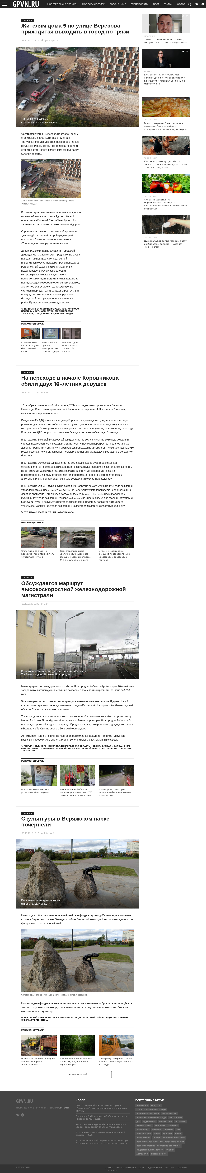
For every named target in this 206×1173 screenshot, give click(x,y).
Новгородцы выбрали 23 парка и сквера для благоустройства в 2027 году (116, 1061)
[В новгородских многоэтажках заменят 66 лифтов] (71, 338)
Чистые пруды (64, 313)
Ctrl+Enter (63, 1107)
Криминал (160, 1126)
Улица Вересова (44, 313)
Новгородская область (62, 4)
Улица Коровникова (61, 512)
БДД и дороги (149, 1122)
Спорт (157, 1134)
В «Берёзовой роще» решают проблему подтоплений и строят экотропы (76, 1061)
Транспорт (125, 748)
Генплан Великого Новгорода (42, 309)
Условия (112, 1170)
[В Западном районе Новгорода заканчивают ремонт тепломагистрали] (39, 1054)
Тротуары (27, 313)
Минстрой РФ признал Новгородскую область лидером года (51, 348)
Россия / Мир (118, 4)
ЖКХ (64, 309)
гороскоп (156, 1130)
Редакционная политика (160, 1168)
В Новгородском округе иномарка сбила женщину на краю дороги (115, 792)
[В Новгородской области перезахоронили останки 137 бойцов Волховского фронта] (77, 785)
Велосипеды (142, 1130)
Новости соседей (93, 4)
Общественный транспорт (88, 748)
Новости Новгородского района (51, 748)
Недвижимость (30, 311)
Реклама (182, 1168)
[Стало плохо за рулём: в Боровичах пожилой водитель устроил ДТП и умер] (39, 547)
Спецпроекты (139, 4)
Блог (156, 4)
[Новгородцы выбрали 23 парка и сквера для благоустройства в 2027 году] (116, 1054)
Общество (47, 311)
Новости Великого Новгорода (151, 1118)
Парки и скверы (144, 1126)
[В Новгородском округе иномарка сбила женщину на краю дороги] (116, 785)
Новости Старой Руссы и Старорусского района (160, 1142)
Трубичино (28, 750)
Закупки (170, 1150)
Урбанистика (39, 1020)
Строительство (64, 311)
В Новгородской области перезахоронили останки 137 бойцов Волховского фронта (76, 792)
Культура (167, 1134)
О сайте (109, 1168)
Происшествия (38, 512)
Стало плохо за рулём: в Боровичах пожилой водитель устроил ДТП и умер (37, 554)
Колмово (73, 309)
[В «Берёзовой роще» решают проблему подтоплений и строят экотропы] (77, 1054)
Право (178, 1134)
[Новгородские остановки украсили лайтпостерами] (39, 785)
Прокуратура (165, 1122)
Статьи (168, 4)
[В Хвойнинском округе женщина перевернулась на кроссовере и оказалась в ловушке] (116, 547)
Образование (143, 1138)
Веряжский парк (34, 1017)
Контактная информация (130, 1168)
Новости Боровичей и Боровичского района (158, 1146)
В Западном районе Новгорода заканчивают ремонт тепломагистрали (38, 1061)
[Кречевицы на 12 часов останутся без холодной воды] (30, 338)
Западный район (93, 1017)
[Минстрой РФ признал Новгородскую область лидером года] (51, 338)
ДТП (26, 512)
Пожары (168, 1130)
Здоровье (173, 1126)
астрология (142, 1154)
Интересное (142, 1106)
